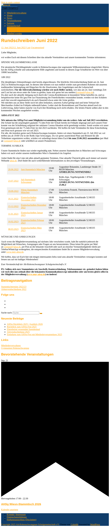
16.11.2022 (13, 198)
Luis (28, 47)
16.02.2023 (13, 221)
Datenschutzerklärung (17, 517)
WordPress (95, 524)
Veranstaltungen (14, 20)
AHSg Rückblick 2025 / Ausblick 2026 (25, 324)
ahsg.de (13, 160)
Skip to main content (10, 2)
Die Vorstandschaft (21, 28)
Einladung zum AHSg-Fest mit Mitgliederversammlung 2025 (34, 334)
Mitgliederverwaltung (16, 13)
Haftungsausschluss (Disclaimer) (21, 519)
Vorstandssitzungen (21, 31)
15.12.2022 (13, 206)
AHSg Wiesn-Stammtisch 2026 (21, 504)
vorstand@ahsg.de (84, 92)
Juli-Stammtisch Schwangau (28, 180)
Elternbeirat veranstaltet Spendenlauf (23, 329)
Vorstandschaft (13, 26)
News (9, 18)
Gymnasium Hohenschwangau (15, 348)
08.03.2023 (13, 229)
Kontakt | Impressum (16, 514)
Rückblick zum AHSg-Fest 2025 (22, 327)
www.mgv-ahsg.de (14, 252)
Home (9, 15)
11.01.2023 (13, 214)
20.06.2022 (13, 169)
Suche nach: (6, 312)
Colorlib (74, 524)
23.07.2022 (13, 181)
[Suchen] (41, 313)
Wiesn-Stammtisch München (29, 191)
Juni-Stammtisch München (33, 169)
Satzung (10, 23)
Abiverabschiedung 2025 (18, 332)
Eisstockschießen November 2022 (28, 198)
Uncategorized (37, 47)
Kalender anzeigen (9, 509)
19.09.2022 (13, 191)
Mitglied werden (14, 33)
